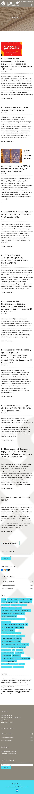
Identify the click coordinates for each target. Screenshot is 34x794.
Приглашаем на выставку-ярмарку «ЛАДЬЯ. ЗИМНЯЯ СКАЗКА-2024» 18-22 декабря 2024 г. (17, 408)
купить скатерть (21, 636)
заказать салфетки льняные (9, 616)
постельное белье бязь (8, 658)
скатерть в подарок (7, 666)
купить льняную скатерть (8, 630)
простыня (21, 664)
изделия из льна (6, 622)
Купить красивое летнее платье (10, 602)
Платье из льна (6, 605)
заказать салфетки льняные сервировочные (13, 619)
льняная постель (6, 650)
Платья (13, 605)
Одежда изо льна (8, 581)
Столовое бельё (26, 610)
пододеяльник (16, 655)
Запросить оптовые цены (9, 753)
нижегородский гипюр (8, 652)
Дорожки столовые (12, 599)
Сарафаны (11, 607)
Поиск (6, 558)
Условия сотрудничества (8, 751)
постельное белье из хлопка (9, 661)
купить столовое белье (22, 644)
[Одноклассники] (5, 570)
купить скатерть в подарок (8, 644)
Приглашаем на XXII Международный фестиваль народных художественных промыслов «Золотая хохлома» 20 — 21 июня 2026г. (16, 64)
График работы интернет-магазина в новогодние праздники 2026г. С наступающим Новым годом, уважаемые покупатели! (16, 691)
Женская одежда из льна (25, 599)
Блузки (4, 599)
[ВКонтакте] (2, 570)
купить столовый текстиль (8, 647)
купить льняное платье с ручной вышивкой (13, 627)
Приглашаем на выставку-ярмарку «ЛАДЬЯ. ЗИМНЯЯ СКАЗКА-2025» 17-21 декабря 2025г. (17, 214)
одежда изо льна (6, 655)
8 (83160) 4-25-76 (6, 717)
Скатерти (18, 607)
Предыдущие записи (10, 543)
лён (14, 650)
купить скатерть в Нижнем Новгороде (11, 638)
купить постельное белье (8, 636)
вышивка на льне (6, 613)
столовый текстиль (18, 666)
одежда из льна (19, 652)
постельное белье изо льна (23, 658)
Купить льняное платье (25, 602)
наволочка (19, 650)
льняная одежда (21, 647)
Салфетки (4, 607)
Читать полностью (6, 98)
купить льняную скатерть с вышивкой (11, 633)
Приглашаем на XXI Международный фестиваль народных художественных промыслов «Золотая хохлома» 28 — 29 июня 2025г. (16, 306)
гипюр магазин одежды (19, 613)
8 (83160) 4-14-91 (6, 715)
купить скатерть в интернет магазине (11, 641)
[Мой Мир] (7, 570)
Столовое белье (8, 588)
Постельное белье (9, 585)
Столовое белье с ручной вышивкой (11, 610)
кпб (27, 624)
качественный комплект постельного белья (13, 624)
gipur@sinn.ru (5, 720)
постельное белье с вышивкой (9, 664)
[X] (9, 570)
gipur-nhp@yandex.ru (28, 1)
